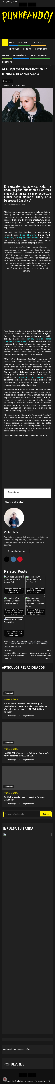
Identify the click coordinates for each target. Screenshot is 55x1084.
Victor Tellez (21, 85)
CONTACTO (7, 62)
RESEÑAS (27, 49)
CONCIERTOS (37, 42)
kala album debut (18, 644)
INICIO (12, 42)
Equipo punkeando (26, 716)
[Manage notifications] (5, 1079)
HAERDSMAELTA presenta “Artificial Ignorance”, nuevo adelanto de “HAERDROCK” (26, 754)
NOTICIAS (22, 42)
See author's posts (16, 551)
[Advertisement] (27, 30)
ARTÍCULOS (14, 49)
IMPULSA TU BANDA (38, 55)
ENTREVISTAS (41, 49)
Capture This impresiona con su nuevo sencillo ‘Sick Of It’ (15, 654)
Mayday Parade (35, 339)
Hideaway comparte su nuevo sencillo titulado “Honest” (40, 654)
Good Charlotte (28, 235)
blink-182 (8, 237)
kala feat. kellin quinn (37, 644)
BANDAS (5, 55)
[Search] (51, 42)
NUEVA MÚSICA (19, 55)
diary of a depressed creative (22, 641)
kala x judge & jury (13, 646)
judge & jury (42, 641)
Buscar (45, 814)
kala (7, 644)
